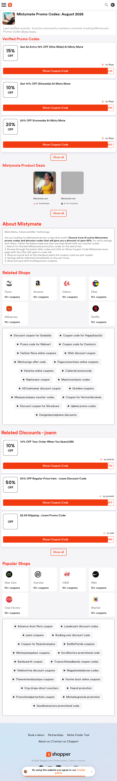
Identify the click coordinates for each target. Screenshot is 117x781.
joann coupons (35, 635)
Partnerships (55, 735)
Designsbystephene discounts (58, 415)
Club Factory (13, 607)
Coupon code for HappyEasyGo (82, 335)
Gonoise (38, 582)
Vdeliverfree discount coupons (36, 670)
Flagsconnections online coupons (77, 362)
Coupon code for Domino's (79, 344)
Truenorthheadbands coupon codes (76, 661)
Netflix (95, 317)
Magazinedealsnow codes (83, 670)
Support (73, 741)
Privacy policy (60, 761)
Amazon (38, 291)
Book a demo (36, 735)
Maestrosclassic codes (75, 379)
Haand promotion (81, 688)
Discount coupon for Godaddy (32, 335)
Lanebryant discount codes (81, 626)
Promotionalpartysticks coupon (35, 697)
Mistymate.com (40, 199)
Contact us (59, 741)
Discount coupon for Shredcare (39, 406)
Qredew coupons (83, 388)
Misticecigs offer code (32, 362)
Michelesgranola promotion (83, 697)
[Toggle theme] (113, 5)
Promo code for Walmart (35, 344)
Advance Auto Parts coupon (35, 626)
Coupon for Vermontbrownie (83, 397)
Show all (58, 157)
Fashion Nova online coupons (38, 353)
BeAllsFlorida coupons (81, 644)
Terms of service (77, 761)
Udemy (66, 291)
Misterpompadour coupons (33, 652)
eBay (94, 291)
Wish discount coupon (82, 353)
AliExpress (11, 317)
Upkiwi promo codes (83, 406)
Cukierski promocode (78, 370)
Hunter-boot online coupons (82, 679)
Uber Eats (11, 582)
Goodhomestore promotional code (58, 705)
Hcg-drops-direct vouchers (41, 688)
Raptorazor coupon (38, 379)
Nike (94, 582)
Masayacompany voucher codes (34, 397)
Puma (8, 291)
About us (44, 741)
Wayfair (96, 607)
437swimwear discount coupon (41, 388)
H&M (65, 582)
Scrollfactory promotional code (80, 652)
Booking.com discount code (72, 635)
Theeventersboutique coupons (35, 679)
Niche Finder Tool (78, 735)
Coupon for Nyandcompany (38, 644)
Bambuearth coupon (30, 661)
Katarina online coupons (39, 370)
